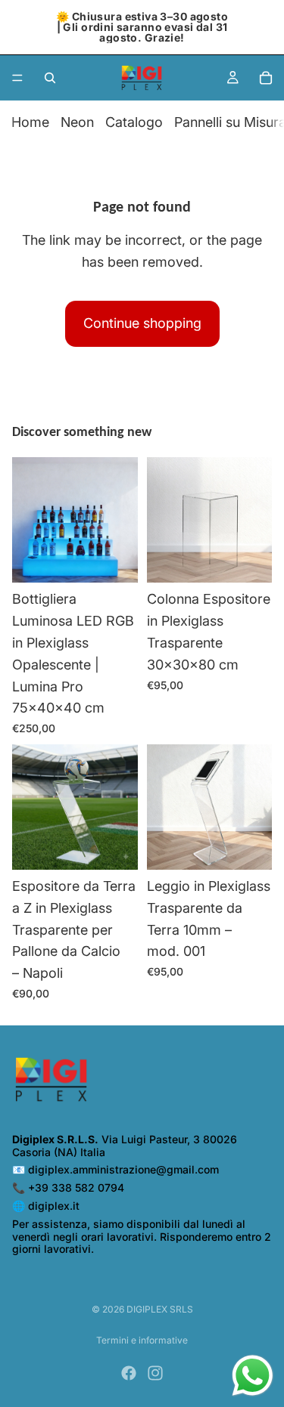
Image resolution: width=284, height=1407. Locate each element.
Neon (77, 122)
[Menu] (17, 77)
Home (30, 122)
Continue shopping (142, 323)
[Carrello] (265, 77)
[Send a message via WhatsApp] (252, 1375)
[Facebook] (129, 1373)
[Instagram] (155, 1373)
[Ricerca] (50, 77)
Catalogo (134, 122)
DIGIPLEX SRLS (159, 1309)
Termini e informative (142, 1340)
